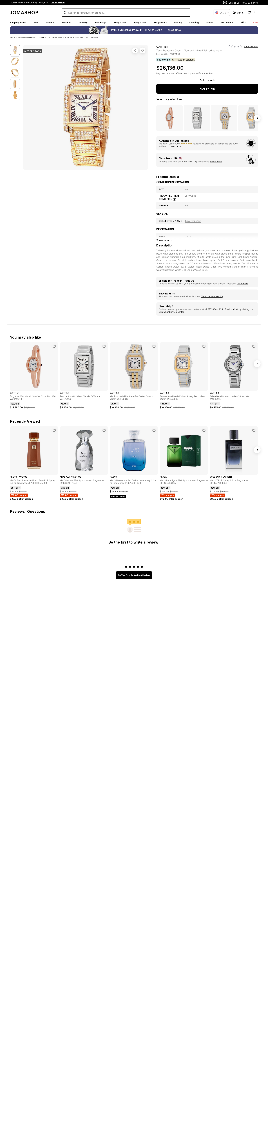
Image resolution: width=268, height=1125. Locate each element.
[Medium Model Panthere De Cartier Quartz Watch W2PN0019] (154, 346)
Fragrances (160, 22)
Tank (48, 37)
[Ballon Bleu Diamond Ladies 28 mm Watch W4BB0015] (254, 346)
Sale (255, 22)
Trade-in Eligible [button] (185, 60)
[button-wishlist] (249, 12)
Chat (235, 309)
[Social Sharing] (135, 50)
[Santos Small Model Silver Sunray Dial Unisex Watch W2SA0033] (204, 346)
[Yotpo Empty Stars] (235, 46)
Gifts (243, 22)
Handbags (100, 22)
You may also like (169, 99)
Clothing (194, 22)
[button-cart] (255, 12)
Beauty (178, 22)
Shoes (209, 22)
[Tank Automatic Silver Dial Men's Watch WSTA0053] (104, 346)
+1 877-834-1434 (214, 309)
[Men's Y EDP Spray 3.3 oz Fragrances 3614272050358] (254, 430)
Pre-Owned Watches (27, 37)
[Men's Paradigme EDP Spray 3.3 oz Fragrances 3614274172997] (204, 430)
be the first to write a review (134, 575)
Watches (66, 22)
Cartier (41, 37)
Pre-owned (227, 22)
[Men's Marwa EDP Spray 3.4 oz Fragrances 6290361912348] (104, 430)
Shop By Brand (18, 22)
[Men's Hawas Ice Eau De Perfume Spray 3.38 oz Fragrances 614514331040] (154, 430)
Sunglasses (120, 22)
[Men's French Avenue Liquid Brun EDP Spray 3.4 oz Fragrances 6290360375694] (54, 430)
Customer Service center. (171, 312)
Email (227, 309)
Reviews (17, 511)
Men (36, 22)
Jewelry (83, 22)
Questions (36, 511)
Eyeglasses (140, 22)
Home (12, 37)
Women (50, 22)
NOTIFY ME (207, 88)
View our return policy (212, 296)
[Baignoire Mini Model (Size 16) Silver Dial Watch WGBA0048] (54, 346)
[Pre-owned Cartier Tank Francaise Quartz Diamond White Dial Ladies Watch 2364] (142, 50)
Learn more (175, 146)
